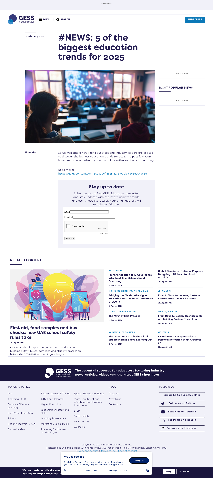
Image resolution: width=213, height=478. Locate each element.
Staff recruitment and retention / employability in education (88, 402)
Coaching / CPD (17, 399)
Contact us (115, 404)
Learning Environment (53, 419)
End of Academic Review (21, 424)
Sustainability (81, 416)
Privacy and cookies (87, 451)
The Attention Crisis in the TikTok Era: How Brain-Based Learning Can (130, 338)
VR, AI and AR (115, 271)
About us (114, 394)
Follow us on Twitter (182, 403)
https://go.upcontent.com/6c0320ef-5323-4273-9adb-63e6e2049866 (102, 174)
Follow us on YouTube (182, 412)
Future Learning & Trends (123, 312)
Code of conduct (127, 451)
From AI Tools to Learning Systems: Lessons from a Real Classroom (179, 297)
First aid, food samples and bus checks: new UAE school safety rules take (43, 332)
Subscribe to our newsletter (182, 395)
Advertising (115, 399)
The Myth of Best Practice (124, 316)
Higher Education (118, 291)
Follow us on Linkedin (182, 420)
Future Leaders (16, 429)
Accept (169, 471)
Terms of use (108, 451)
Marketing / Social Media (122, 332)
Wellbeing (163, 332)
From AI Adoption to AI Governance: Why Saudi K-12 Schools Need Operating (130, 278)
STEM (131, 291)
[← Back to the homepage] (21, 24)
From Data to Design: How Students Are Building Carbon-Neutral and (180, 317)
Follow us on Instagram (182, 428)
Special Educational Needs (89, 394)
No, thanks (184, 471)
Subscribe (195, 20)
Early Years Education (20, 413)
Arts (10, 394)
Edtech (12, 419)
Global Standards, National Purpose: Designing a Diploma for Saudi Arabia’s (180, 274)
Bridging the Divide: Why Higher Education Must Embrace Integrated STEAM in (131, 298)
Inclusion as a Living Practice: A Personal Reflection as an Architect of (179, 339)
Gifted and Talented (52, 399)
